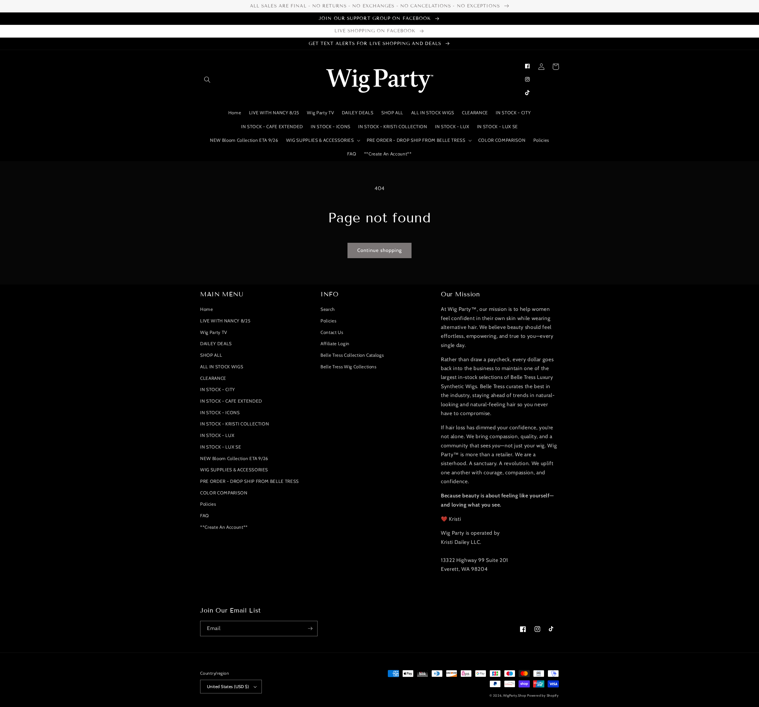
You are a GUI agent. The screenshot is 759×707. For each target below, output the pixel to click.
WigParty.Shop (514, 695)
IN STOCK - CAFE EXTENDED (231, 401)
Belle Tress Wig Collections (348, 366)
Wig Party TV (213, 332)
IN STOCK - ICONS (220, 412)
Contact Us (331, 332)
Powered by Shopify (543, 695)
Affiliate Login (335, 343)
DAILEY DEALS (216, 343)
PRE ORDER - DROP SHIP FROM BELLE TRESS (249, 481)
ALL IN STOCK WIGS (221, 366)
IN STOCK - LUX (217, 435)
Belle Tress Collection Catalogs (352, 355)
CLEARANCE (213, 378)
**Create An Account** (224, 527)
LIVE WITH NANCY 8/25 (225, 321)
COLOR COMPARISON (224, 493)
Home (206, 309)
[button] (207, 79)
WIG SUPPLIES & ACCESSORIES (234, 470)
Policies (208, 504)
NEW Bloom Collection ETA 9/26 (234, 458)
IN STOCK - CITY (217, 389)
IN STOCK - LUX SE (220, 447)
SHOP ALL (211, 355)
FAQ (204, 515)
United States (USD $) (228, 686)
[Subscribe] (310, 628)
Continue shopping (379, 250)
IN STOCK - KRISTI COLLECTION (234, 424)
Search (327, 309)
